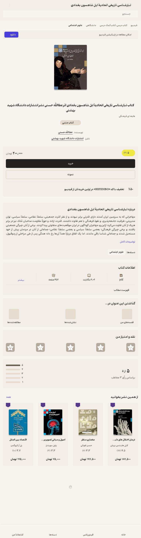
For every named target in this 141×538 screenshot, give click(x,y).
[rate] (130, 347)
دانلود (13, 35)
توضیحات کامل (127, 242)
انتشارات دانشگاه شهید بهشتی (67, 138)
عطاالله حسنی (65, 132)
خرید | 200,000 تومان (70, 533)
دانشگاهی (91, 25)
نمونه (70, 175)
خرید (70, 164)
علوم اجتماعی (75, 25)
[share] (61, 96)
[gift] (70, 96)
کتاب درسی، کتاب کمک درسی (113, 25)
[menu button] (5, 5)
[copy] (9, 189)
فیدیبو (134, 25)
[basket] (14, 5)
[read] (14, 314)
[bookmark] (79, 96)
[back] (135, 5)
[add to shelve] (127, 314)
